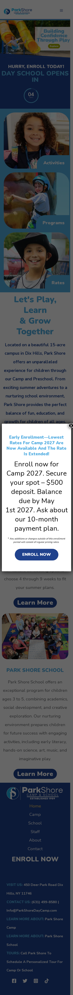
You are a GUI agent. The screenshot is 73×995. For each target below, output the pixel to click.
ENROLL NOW (36, 554)
